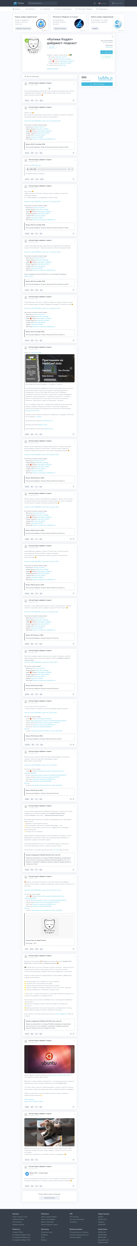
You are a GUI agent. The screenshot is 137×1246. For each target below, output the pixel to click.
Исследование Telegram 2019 (21, 1235)
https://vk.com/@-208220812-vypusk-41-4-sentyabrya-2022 (42, 308)
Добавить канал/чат (18, 1224)
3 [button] (37, 100)
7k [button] (27, 949)
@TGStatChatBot (103, 1242)
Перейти (95, 28)
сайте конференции (61, 1014)
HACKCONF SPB (36, 353)
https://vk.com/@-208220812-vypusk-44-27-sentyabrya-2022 (42, 121)
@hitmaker (63, 65)
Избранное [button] (107, 57)
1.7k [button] (28, 179)
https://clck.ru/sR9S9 (37, 137)
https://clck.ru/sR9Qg (65, 59)
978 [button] (28, 486)
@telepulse (101, 1222)
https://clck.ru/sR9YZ (65, 63)
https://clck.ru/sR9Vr (39, 135)
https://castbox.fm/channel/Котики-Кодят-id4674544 (46, 731)
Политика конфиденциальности (79, 1235)
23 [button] (37, 290)
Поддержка (44, 1235)
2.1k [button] (28, 100)
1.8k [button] (28, 233)
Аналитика (46, 9)
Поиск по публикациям (63, 9)
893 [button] (28, 1107)
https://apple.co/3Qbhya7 (67, 61)
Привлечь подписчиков (23, 28)
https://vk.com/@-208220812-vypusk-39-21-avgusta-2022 (41, 507)
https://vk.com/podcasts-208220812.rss (44, 139)
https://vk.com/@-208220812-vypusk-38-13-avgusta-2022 (41, 561)
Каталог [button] (18, 9)
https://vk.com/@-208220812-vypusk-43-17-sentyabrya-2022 (42, 201)
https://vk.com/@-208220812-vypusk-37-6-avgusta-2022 (41, 612)
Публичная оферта (75, 1237)
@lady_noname (43, 425)
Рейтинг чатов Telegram (48, 1219)
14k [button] (28, 290)
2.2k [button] (28, 153)
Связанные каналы (52, 69)
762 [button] (28, 870)
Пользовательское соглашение (79, 1232)
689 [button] (28, 539)
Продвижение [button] (103, 9)
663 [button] (28, 644)
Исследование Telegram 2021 (21, 1237)
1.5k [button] (28, 1160)
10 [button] (32, 949)
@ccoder (26, 729)
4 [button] (37, 694)
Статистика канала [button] (98, 84)
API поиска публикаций (77, 1219)
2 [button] (32, 486)
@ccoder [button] (51, 47)
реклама (45, 30)
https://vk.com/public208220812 (42, 727)
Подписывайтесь (29, 1099)
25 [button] (37, 949)
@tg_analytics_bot (103, 1240)
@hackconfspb (28, 276)
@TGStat (100, 1217)
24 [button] (42, 179)
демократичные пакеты (32, 410)
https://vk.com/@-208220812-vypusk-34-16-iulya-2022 (40, 765)
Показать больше (49, 1198)
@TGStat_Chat (102, 1219)
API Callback (73, 1222)
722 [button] (28, 1034)
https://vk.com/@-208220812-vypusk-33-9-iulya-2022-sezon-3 (42, 890)
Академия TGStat (17, 1232)
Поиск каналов (16, 1222)
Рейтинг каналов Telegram (49, 1217)
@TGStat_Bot (102, 1232)
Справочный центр (46, 1232)
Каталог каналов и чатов (19, 1217)
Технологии (109, 47)
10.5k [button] (28, 744)
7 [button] (41, 233)
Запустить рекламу (60, 28)
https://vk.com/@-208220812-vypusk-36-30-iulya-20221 (41, 662)
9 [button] (41, 153)
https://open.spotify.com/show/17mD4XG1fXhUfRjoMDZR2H (48, 721)
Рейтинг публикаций (47, 1222)
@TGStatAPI (101, 1224)
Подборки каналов (18, 1219)
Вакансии (44, 1240)
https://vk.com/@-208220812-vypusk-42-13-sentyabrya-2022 (42, 252)
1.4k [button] (28, 340)
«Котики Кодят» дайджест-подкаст (40, 83)
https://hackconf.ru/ (47, 421)
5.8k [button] (28, 694)
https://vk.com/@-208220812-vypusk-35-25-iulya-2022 (40, 712)
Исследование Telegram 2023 (21, 1240)
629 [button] (28, 434)
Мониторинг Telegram (85, 9)
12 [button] (37, 179)
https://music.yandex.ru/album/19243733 (47, 723)
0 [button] (37, 233)
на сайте (56, 850)
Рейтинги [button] (31, 9)
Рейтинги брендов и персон (49, 1224)
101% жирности (36, 165)
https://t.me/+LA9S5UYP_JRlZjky (33, 1101)
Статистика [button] (107, 52)
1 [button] (37, 153)
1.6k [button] (28, 593)
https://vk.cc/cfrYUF (61, 57)
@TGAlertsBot (102, 1237)
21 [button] (42, 100)
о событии (38, 417)
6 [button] (42, 744)
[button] (103, 3)
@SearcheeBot (102, 1235)
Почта (43, 1237)
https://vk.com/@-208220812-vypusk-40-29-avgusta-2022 (41, 454)
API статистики (74, 1217)
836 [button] (28, 799)
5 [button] (41, 486)
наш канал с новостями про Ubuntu (60, 1075)
